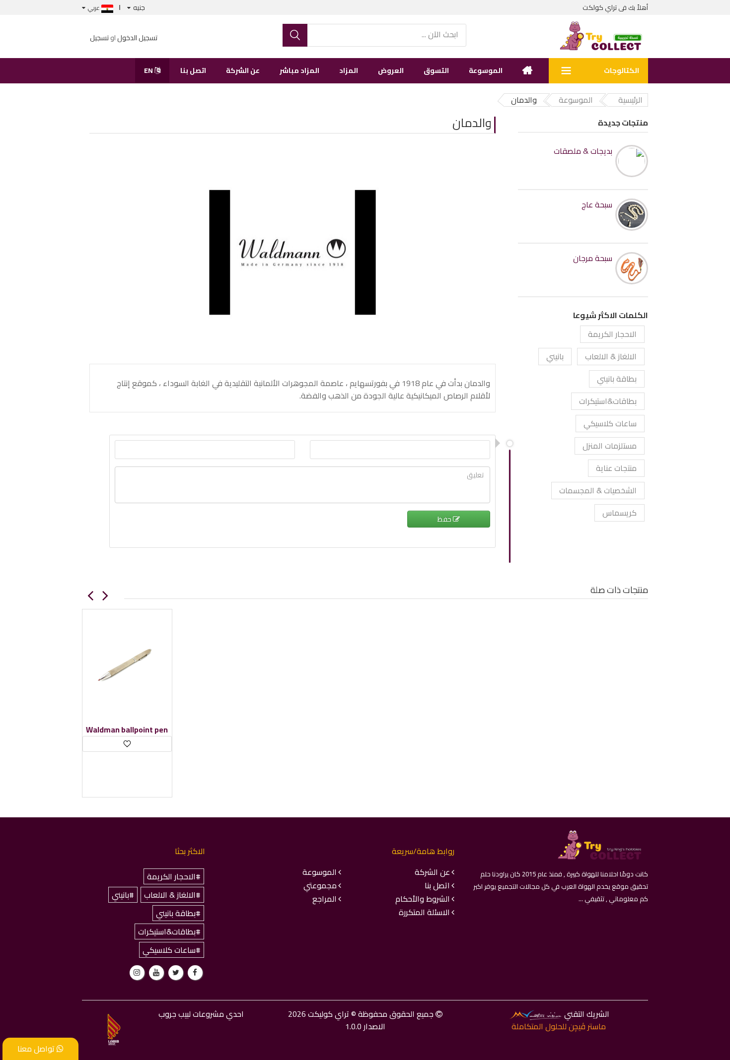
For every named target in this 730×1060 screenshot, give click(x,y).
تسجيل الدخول (137, 37)
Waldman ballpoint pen (127, 730)
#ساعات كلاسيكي (172, 949)
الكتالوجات (621, 70)
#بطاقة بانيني (178, 913)
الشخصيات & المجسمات (598, 490)
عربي (94, 7)
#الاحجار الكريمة (174, 876)
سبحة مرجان (592, 258)
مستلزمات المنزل (610, 445)
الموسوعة (486, 70)
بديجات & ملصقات (583, 151)
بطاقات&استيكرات (608, 401)
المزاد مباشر (299, 70)
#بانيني (123, 894)
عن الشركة (243, 70)
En (149, 70)
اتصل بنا (193, 70)
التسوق (436, 70)
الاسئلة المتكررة (424, 912)
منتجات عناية (616, 468)
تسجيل (99, 37)
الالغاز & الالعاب (611, 356)
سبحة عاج (597, 205)
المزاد (348, 70)
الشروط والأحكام (422, 898)
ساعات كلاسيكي (610, 423)
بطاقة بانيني (617, 378)
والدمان (472, 123)
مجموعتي (320, 885)
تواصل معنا (37, 1048)
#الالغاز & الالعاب (172, 894)
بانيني (555, 356)
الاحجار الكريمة (612, 334)
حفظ (445, 519)
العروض (391, 70)
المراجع (324, 898)
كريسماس (619, 512)
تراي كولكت (600, 7)
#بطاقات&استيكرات (169, 931)
